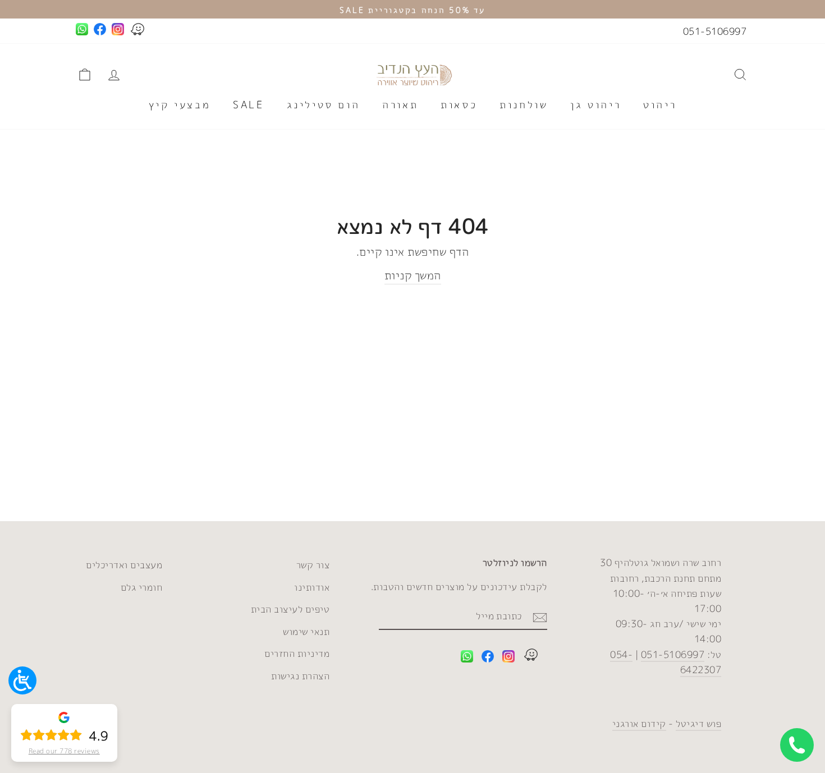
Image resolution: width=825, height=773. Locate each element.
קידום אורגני (639, 723)
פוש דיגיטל (698, 723)
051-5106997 (715, 31)
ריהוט (659, 105)
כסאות (459, 105)
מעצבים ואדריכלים (124, 564)
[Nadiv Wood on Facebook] (488, 658)
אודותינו (311, 587)
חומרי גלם (142, 587)
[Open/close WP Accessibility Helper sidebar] (22, 680)
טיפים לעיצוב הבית (290, 608)
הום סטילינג (323, 105)
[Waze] (531, 656)
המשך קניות (412, 275)
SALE (248, 105)
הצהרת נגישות (300, 675)
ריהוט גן (595, 105)
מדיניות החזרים (296, 653)
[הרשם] (540, 616)
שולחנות (523, 105)
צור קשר (313, 564)
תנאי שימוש (306, 631)
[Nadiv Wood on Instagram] (508, 658)
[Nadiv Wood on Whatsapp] (467, 658)
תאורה (400, 105)
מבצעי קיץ (179, 105)
